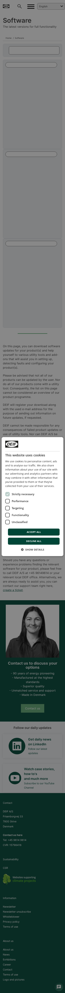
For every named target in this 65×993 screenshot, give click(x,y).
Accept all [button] (34, 532)
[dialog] (32, 496)
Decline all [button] (33, 541)
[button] (32, 550)
